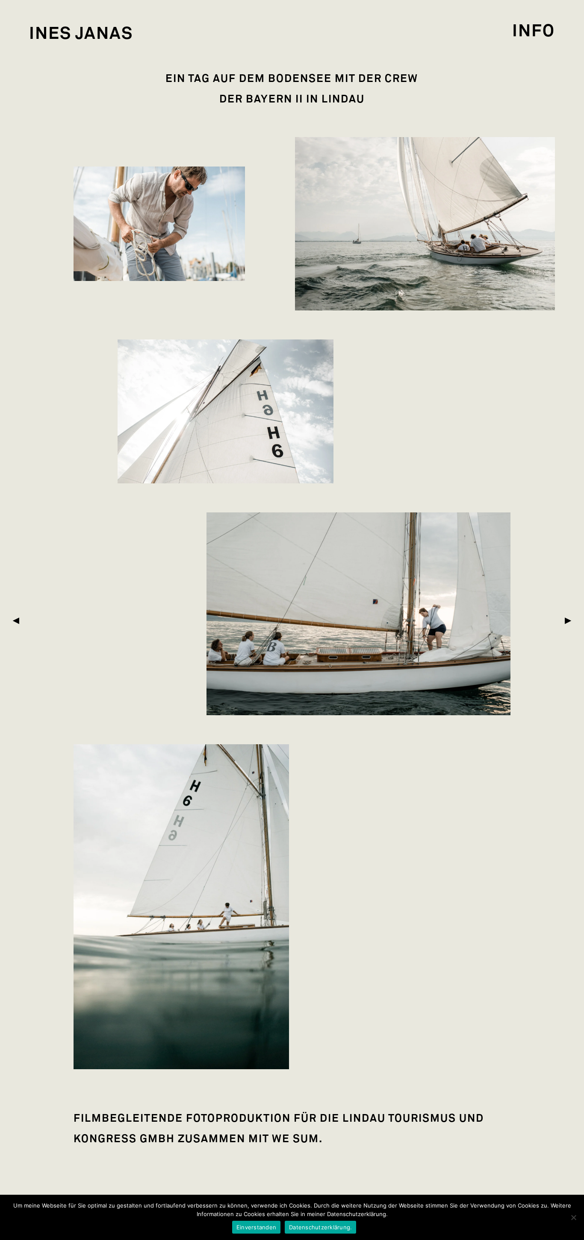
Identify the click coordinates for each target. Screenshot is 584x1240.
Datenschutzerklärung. (320, 1227)
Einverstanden (256, 1227)
